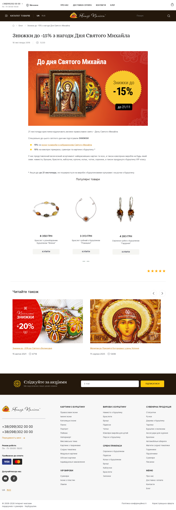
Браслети (107, 417)
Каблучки (107, 468)
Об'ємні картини (68, 458)
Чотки (105, 429)
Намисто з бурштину (112, 412)
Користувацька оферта (163, 504)
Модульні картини (68, 454)
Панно (63, 425)
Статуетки (151, 412)
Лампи (63, 484)
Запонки (107, 476)
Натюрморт (65, 437)
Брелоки (150, 437)
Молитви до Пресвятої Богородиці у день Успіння (114, 348)
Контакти (101, 5)
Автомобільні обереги (156, 441)
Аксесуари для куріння (157, 433)
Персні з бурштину (111, 437)
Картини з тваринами (70, 445)
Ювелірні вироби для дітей (115, 433)
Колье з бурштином (112, 460)
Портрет (64, 429)
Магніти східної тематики (158, 445)
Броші (105, 421)
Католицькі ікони (68, 421)
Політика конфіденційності (134, 504)
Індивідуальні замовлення (72, 462)
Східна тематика (68, 450)
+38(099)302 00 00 (11, 4)
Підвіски (107, 425)
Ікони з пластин (67, 480)
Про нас (65, 5)
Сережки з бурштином (113, 451)
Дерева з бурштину (155, 421)
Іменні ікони (66, 417)
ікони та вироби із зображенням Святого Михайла (67, 145)
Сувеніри (64, 476)
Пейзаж (64, 433)
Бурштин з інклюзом (155, 429)
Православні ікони (69, 412)
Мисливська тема (68, 441)
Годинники (151, 450)
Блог (112, 5)
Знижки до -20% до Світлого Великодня (32, 348)
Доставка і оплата (82, 5)
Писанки (150, 462)
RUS (44, 16)
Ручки (149, 417)
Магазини (34, 5)
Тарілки (149, 425)
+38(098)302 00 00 (17, 432)
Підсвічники (151, 454)
